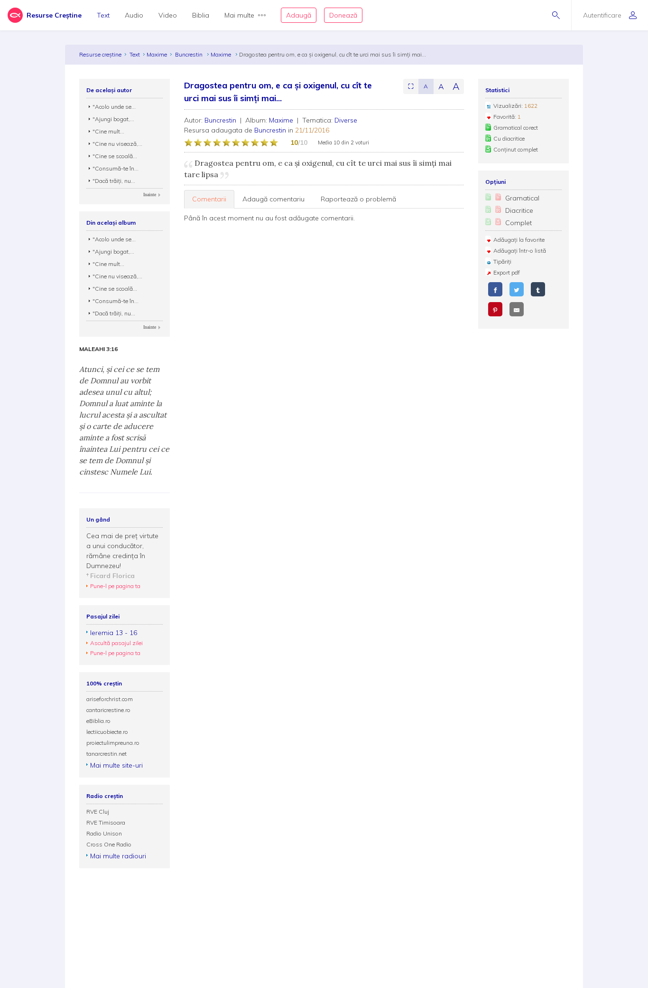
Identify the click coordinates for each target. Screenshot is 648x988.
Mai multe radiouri (118, 856)
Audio (134, 15)
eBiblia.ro (98, 720)
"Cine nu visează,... (117, 143)
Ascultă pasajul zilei (116, 642)
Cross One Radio (108, 844)
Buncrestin (189, 54)
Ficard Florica (112, 575)
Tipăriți (502, 261)
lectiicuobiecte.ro (107, 731)
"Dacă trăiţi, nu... (114, 180)
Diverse (345, 120)
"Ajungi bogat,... (113, 119)
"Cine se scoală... (115, 156)
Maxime (157, 54)
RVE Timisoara (105, 822)
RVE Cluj (97, 811)
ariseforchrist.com (109, 699)
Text (103, 15)
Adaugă (298, 15)
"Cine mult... (108, 131)
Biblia (200, 15)
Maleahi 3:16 (98, 349)
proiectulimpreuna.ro (112, 742)
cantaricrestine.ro (108, 709)
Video (167, 15)
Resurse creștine (100, 54)
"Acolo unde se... (114, 106)
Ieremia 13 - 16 (113, 632)
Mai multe (239, 15)
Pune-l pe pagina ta (115, 585)
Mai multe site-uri (116, 765)
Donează (343, 15)
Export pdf (506, 272)
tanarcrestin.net (106, 753)
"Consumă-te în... (116, 168)
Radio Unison (104, 833)
